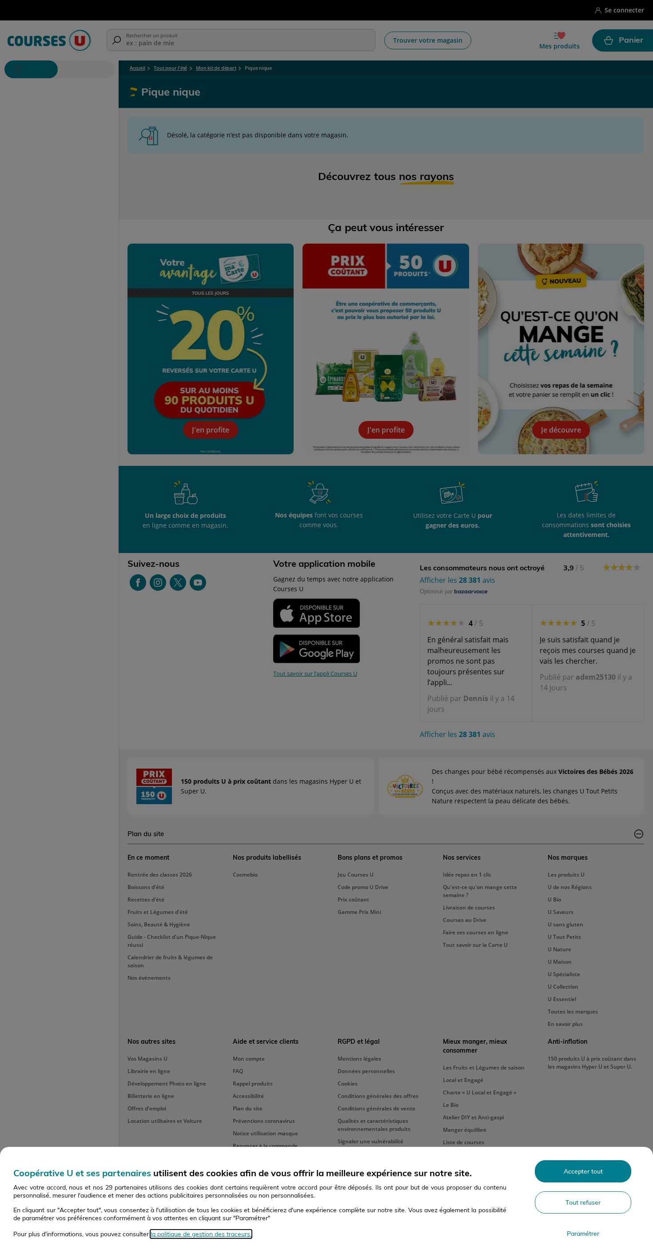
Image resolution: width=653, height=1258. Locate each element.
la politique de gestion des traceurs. (201, 1234)
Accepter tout (583, 1171)
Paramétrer (583, 1234)
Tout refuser (583, 1202)
